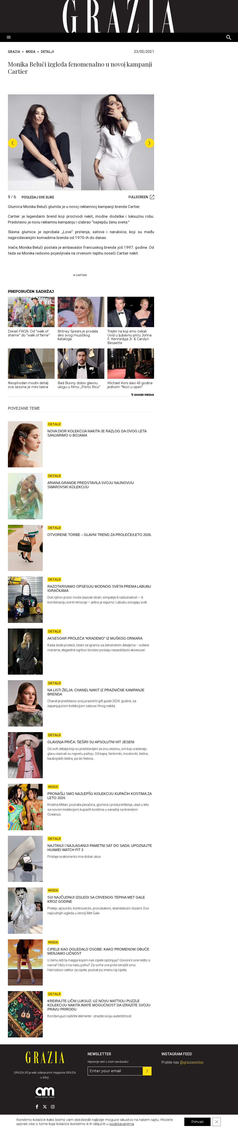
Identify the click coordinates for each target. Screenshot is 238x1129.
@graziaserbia (191, 1062)
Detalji (47, 52)
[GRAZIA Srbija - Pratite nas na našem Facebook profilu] (37, 1107)
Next (149, 143)
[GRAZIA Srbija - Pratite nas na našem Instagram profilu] (53, 1107)
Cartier (81, 275)
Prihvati (197, 1122)
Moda (30, 52)
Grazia (14, 52)
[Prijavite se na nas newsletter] (147, 1071)
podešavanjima (121, 1124)
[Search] (228, 37)
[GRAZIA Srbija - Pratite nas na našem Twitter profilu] (45, 1107)
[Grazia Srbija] (119, 16)
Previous (12, 143)
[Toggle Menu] (8, 37)
